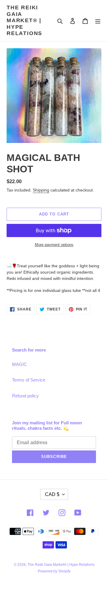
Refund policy (25, 395)
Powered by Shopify (54, 571)
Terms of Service (28, 379)
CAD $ (52, 494)
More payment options (54, 244)
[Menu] (98, 20)
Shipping (41, 190)
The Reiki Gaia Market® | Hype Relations (24, 20)
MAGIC (19, 364)
